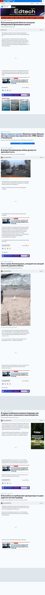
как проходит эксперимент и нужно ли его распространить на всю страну (19, 81)
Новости (7, 17)
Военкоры (16, 17)
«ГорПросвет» (14, 426)
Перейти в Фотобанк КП (13, 327)
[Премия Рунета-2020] (14, 1)
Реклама (37, 3)
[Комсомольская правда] (8, 1)
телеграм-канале (5, 335)
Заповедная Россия (39, 17)
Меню (1, 1)
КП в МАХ (27, 17)
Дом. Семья (5, 261)
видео (11, 184)
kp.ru (28, 87)
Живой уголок (5, 252)
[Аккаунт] (43, 1)
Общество (5, 20)
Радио (33, 3)
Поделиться (41, 157)
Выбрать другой (6, 6)
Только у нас (12, 17)
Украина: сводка (21, 17)
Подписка (42, 3)
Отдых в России (32, 17)
